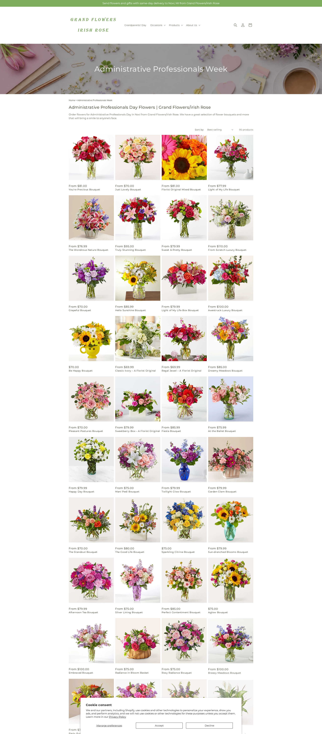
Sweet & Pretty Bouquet (177, 249)
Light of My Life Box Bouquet (180, 310)
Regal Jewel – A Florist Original (181, 370)
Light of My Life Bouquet (224, 189)
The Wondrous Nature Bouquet (88, 249)
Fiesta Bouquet (171, 431)
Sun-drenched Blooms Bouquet (228, 552)
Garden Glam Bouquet (222, 491)
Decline (209, 725)
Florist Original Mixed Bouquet (181, 189)
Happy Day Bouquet (81, 491)
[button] (157, 25)
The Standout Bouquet (83, 552)
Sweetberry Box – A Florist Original (137, 431)
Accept (159, 725)
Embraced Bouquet (81, 672)
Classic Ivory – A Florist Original (135, 370)
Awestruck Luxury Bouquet (225, 310)
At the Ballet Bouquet (222, 431)
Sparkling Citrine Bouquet (178, 552)
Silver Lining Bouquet (129, 612)
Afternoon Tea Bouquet (83, 612)
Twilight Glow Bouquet (176, 491)
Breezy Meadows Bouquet (224, 672)
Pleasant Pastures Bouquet (86, 431)
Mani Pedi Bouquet (127, 491)
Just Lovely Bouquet (128, 189)
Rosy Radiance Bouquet (177, 672)
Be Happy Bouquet (81, 370)
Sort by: (199, 129)
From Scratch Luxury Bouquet (227, 249)
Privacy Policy (117, 716)
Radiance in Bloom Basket (132, 672)
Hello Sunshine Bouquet (130, 310)
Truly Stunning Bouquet (130, 249)
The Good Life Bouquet (129, 552)
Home (72, 100)
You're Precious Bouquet (84, 189)
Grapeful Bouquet (80, 310)
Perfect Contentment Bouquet (181, 612)
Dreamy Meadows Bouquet (225, 370)
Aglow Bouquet (218, 612)
